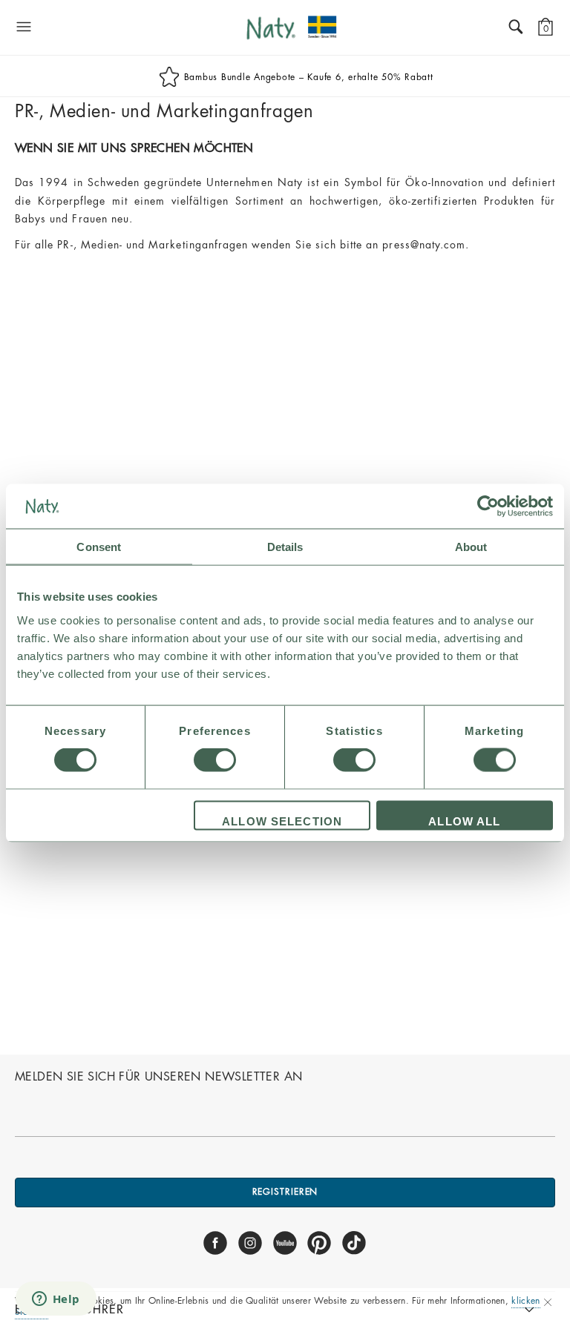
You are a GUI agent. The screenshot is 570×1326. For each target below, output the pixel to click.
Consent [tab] (98, 547)
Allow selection (282, 820)
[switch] (215, 760)
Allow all (464, 820)
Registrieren (285, 1191)
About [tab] (471, 547)
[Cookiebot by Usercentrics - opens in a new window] (488, 506)
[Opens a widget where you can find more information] (55, 1300)
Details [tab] (285, 547)
